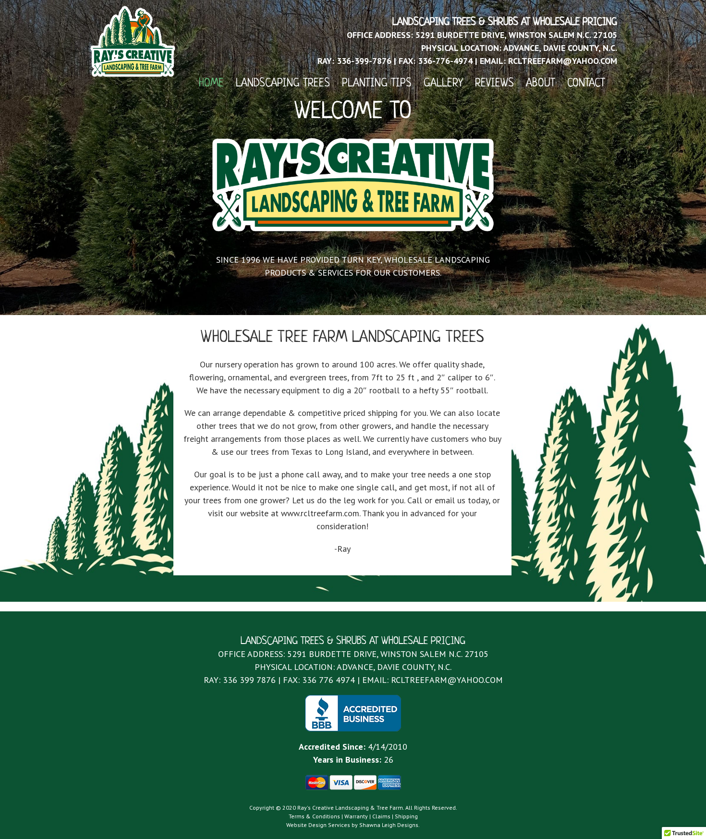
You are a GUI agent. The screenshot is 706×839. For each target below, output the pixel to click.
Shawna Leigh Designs (388, 824)
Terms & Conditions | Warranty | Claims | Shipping (353, 816)
